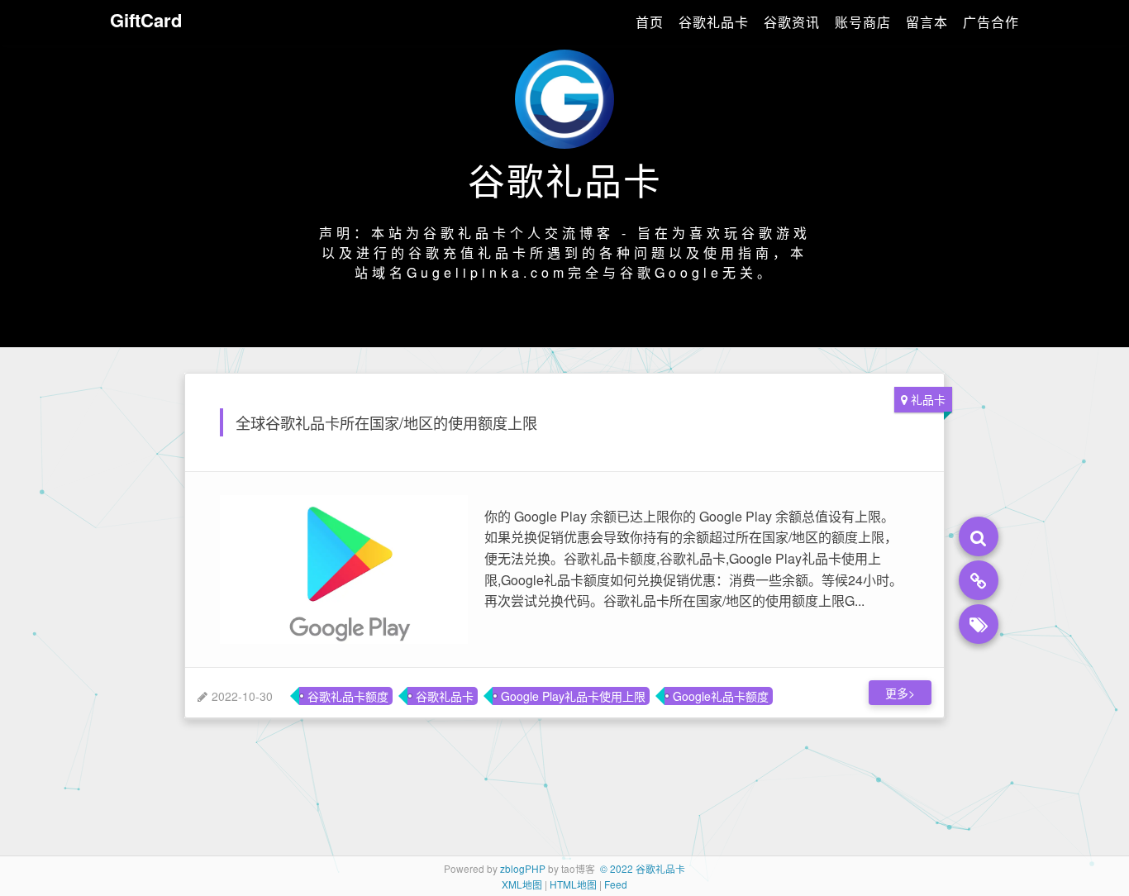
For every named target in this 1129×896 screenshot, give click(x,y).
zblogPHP (522, 868)
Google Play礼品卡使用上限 (573, 696)
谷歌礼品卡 (714, 21)
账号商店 (863, 21)
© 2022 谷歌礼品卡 (642, 868)
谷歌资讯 (792, 21)
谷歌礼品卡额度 (347, 696)
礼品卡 (928, 399)
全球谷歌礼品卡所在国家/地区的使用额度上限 (386, 422)
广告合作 (991, 21)
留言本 (927, 21)
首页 (650, 21)
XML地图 (522, 884)
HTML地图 (573, 884)
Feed (615, 884)
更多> (900, 692)
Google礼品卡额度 (721, 696)
